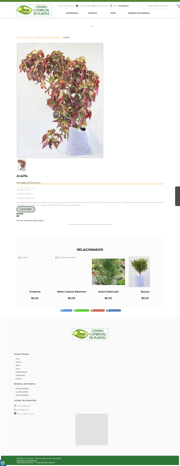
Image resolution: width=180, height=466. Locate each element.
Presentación (20, 375)
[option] (90, 100)
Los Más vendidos (22, 391)
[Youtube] (177, 198)
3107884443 (123, 6)
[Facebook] (177, 188)
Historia (18, 362)
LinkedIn (117, 310)
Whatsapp (85, 310)
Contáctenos (72, 13)
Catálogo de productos (139, 13)
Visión (18, 368)
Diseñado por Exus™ (25, 462)
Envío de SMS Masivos (45, 462)
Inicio (113, 13)
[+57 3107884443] (177, 203)
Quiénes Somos (21, 372)
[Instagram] (177, 193)
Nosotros (93, 13)
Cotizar (25, 209)
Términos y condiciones (26, 460)
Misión (18, 365)
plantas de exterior (22, 395)
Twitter (69, 310)
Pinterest (101, 310)
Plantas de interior (22, 388)
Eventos (18, 378)
